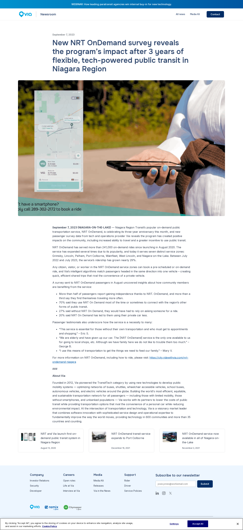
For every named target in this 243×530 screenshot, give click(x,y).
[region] (121, 524)
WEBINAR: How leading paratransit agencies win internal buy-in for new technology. (121, 4)
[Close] (237, 524)
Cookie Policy (49, 526)
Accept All (197, 523)
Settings (174, 523)
